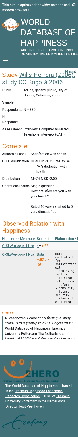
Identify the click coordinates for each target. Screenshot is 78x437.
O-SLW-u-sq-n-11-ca (18, 246)
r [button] (38, 246)
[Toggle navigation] (5, 62)
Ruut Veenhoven (31, 406)
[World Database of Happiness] (10, 35)
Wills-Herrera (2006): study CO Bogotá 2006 (38, 78)
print (72, 71)
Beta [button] (41, 254)
